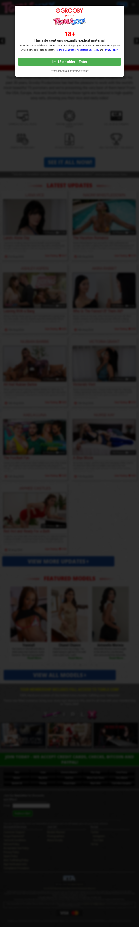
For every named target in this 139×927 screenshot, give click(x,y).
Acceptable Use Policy (88, 50)
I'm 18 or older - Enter (69, 62)
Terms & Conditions (66, 50)
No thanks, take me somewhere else (70, 70)
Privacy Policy (110, 50)
